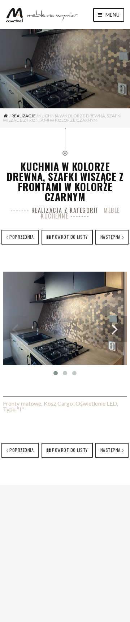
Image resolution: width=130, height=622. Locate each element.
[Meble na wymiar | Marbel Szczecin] (42, 14)
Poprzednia (21, 237)
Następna (110, 237)
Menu (112, 15)
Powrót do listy (70, 237)
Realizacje (24, 115)
